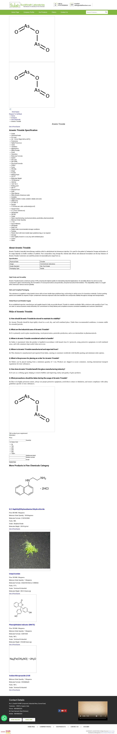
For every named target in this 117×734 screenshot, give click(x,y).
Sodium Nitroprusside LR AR (19, 676)
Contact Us (64, 12)
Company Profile (29, 12)
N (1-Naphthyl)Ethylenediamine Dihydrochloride (27, 509)
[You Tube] (62, 712)
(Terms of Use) (111, 731)
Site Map (86, 726)
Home (13, 116)
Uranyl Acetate (14, 574)
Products (14, 118)
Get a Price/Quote (14, 126)
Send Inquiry (15, 112)
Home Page (15, 12)
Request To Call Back (15, 114)
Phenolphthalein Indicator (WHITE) (22, 625)
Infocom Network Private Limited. (107, 732)
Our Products (43, 12)
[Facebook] (59, 712)
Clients (54, 12)
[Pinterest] (65, 712)
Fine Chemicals (15, 119)
